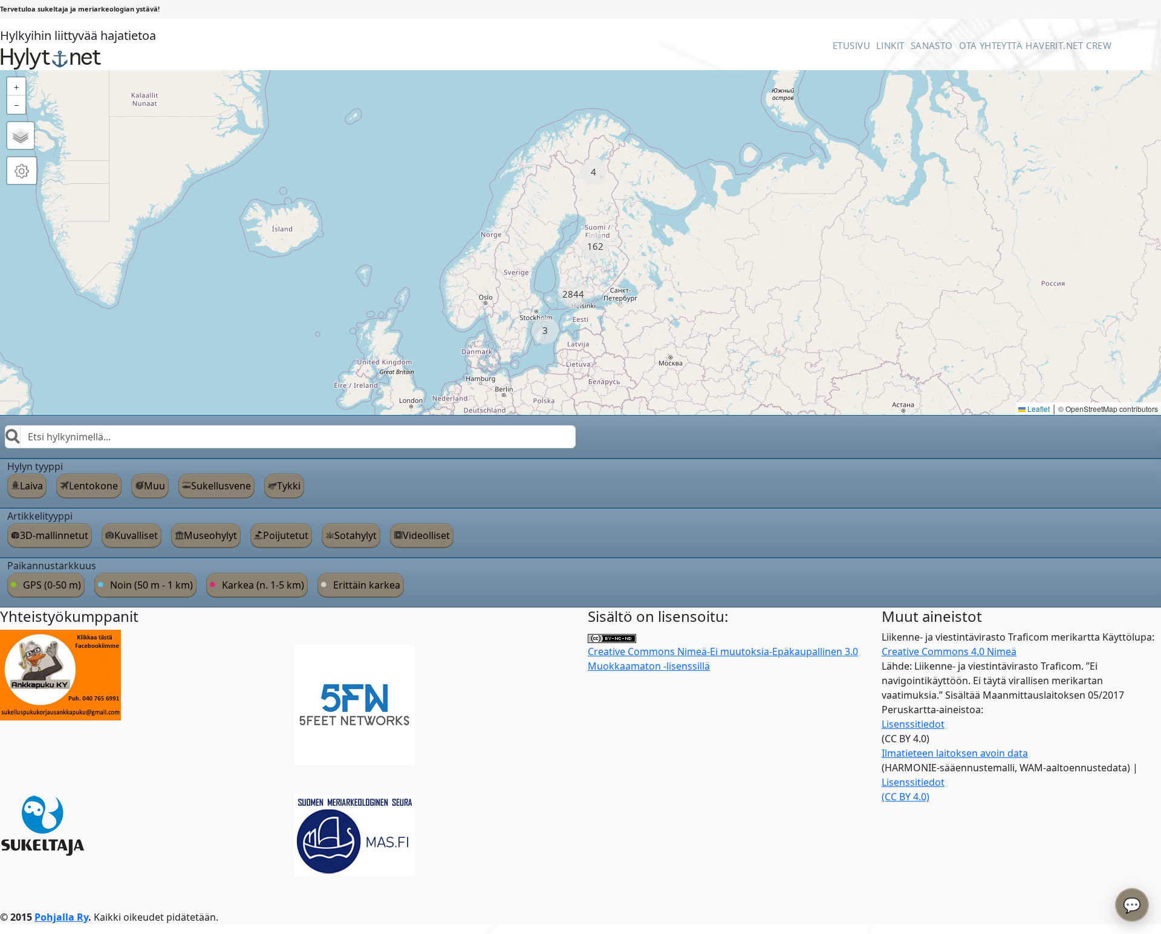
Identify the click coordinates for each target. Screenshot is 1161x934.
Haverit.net (1054, 45)
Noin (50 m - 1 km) (151, 585)
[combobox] (290, 436)
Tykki (289, 485)
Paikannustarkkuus (51, 565)
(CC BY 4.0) (905, 796)
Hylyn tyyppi (35, 466)
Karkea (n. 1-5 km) (263, 585)
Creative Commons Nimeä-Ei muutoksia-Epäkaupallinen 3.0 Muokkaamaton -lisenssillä (723, 659)
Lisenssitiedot (913, 724)
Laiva (31, 485)
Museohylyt (210, 535)
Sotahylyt (355, 535)
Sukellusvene (221, 485)
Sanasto (932, 45)
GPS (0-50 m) (52, 585)
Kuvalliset (136, 535)
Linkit (890, 45)
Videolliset (426, 535)
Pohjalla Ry (61, 917)
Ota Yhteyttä (991, 45)
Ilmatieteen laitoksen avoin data (955, 753)
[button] (593, 172)
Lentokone (93, 485)
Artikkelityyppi (40, 516)
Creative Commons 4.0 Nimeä (949, 651)
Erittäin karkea (366, 585)
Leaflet (1038, 408)
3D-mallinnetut (54, 535)
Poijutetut (285, 535)
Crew (1098, 45)
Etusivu (851, 45)
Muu (154, 485)
